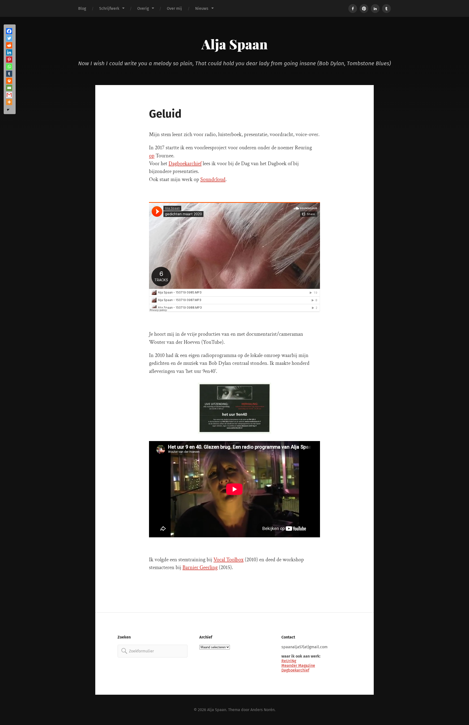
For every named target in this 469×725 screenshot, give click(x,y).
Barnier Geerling (200, 567)
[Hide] (8, 110)
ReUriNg (288, 661)
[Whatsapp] (9, 67)
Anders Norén (262, 709)
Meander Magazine (298, 665)
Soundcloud (212, 179)
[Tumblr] (9, 74)
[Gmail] (9, 95)
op (151, 155)
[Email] (9, 88)
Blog (82, 8)
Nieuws (201, 8)
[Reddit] (9, 45)
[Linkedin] (9, 52)
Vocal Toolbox (228, 559)
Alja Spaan (235, 44)
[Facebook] (9, 31)
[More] (9, 102)
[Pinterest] (9, 59)
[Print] (9, 81)
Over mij (174, 8)
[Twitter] (9, 38)
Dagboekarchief (185, 163)
